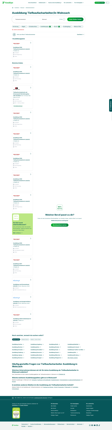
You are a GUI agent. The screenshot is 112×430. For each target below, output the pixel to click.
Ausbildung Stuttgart (36, 357)
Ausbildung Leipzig (17, 355)
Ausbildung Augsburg (36, 344)
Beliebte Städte (16, 339)
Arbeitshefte (89, 406)
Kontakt (72, 408)
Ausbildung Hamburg (17, 352)
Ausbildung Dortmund (73, 347)
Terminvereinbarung (75, 412)
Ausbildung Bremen (54, 347)
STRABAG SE (61, 374)
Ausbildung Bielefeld (73, 344)
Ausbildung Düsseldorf (37, 349)
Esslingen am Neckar (48, 387)
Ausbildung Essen (54, 349)
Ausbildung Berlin (54, 344)
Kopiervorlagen (89, 408)
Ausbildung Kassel (54, 352)
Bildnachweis (61, 424)
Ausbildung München (54, 355)
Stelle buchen (73, 406)
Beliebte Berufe (25, 339)
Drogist (14, 381)
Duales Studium (24, 405)
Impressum (79, 424)
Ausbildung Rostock (17, 357)
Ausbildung (17, 7)
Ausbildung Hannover (36, 352)
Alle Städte (53, 406)
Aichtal (56, 387)
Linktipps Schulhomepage (92, 410)
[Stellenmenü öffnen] (30, 42)
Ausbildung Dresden (17, 349)
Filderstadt (67, 387)
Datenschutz (25, 424)
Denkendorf (61, 387)
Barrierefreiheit (70, 424)
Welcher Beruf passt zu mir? (57, 412)
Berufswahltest (32, 2)
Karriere (30, 426)
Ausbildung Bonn (35, 347)
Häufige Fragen (54, 415)
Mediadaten (73, 410)
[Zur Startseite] (8, 3)
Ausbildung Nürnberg (73, 355)
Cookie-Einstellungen (35, 424)
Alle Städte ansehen (73, 357)
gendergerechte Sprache (40, 397)
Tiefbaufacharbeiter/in (30, 7)
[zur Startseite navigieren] (12, 7)
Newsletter (88, 412)
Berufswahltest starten (59, 225)
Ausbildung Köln (72, 352)
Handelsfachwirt (55, 380)
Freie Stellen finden (75, 19)
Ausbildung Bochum (17, 347)
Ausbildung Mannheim (36, 355)
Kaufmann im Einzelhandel (43, 380)
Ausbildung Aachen (17, 344)
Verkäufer (34, 380)
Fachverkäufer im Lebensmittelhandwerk (70, 380)
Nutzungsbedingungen (49, 424)
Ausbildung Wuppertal (55, 357)
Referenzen (73, 415)
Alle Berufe (53, 408)
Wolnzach (22, 7)
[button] (62, 19)
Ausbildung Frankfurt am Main (76, 349)
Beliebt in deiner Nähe (35, 339)
